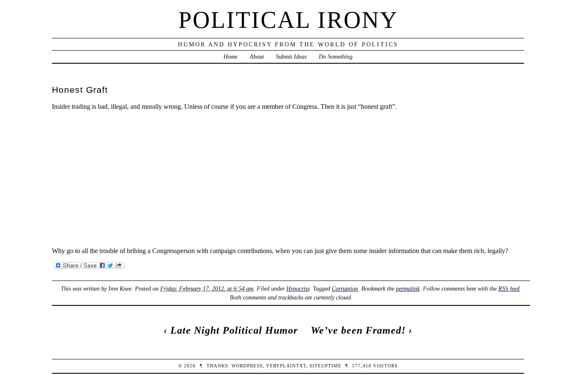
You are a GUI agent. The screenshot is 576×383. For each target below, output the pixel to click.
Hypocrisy (298, 288)
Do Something (336, 56)
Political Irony (288, 20)
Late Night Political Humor (234, 330)
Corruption (345, 288)
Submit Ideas (291, 56)
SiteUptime (326, 365)
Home (230, 56)
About (257, 56)
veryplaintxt (286, 365)
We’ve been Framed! (358, 330)
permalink (408, 288)
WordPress (247, 365)
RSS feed (508, 288)
